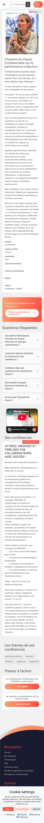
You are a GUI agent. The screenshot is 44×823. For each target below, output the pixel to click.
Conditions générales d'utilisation (19, 771)
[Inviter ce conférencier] (22, 429)
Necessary (11, 815)
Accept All (8, 809)
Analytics (23, 815)
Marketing (36, 815)
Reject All (36, 809)
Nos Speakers (10, 756)
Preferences (23, 817)
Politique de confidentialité (16, 774)
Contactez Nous (11, 767)
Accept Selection (22, 809)
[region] (22, 421)
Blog (6, 763)
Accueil (7, 752)
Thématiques (10, 760)
